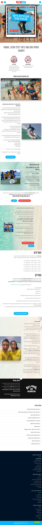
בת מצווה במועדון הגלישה (37, 499)
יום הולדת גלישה (38, 496)
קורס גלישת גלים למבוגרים (36, 479)
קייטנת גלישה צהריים (37, 460)
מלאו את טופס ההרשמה (15, 284)
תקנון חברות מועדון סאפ (37, 469)
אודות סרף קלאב (38, 509)
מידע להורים (39, 465)
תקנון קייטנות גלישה (37, 468)
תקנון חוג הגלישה (38, 466)
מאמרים (39, 513)
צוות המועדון (39, 510)
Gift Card (39, 502)
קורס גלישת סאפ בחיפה (37, 482)
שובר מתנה (39, 500)
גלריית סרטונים (38, 515)
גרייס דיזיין (23, 522)
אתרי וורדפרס (17, 522)
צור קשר (39, 518)
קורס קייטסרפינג (38, 486)
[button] (40, 2)
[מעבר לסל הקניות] (2, 2)
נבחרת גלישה (39, 512)
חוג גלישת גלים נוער (38, 463)
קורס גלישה (39, 478)
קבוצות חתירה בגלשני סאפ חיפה (35, 484)
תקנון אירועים (39, 471)
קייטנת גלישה (38, 458)
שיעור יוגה (39, 487)
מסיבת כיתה (39, 497)
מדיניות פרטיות (38, 517)
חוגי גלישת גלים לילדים (37, 461)
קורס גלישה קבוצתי (38, 481)
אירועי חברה (39, 494)
